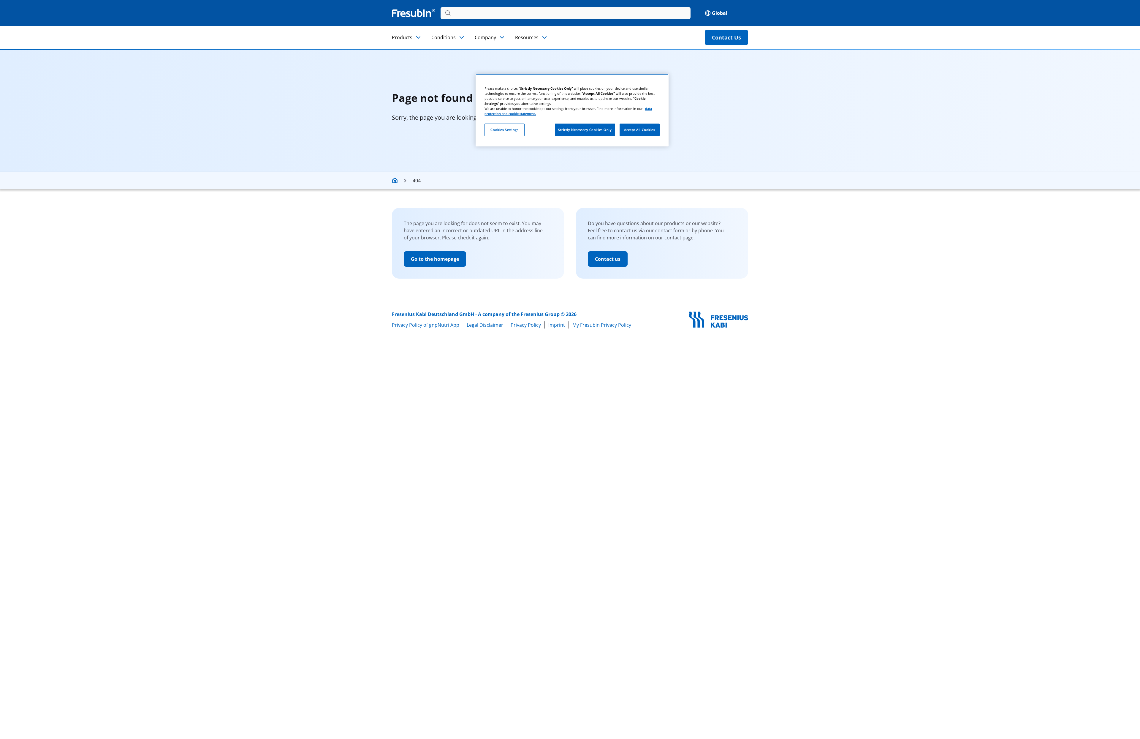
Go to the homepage (435, 259)
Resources (527, 37)
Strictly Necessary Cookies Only (585, 129)
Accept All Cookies (639, 129)
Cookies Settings (504, 129)
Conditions (443, 37)
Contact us (607, 259)
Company (485, 37)
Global (719, 13)
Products (402, 37)
